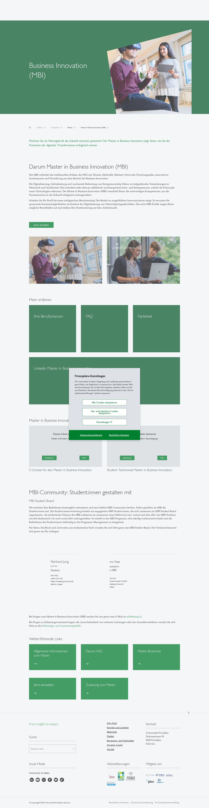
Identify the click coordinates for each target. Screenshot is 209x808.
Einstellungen (103, 422)
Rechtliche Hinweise (119, 435)
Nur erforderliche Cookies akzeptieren (104, 412)
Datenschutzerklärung (91, 435)
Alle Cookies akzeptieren (104, 402)
